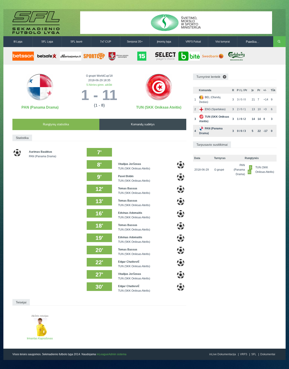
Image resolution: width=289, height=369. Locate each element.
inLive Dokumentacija (222, 354)
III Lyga (18, 41)
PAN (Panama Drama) (39, 107)
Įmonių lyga (164, 41)
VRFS (243, 354)
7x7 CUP (105, 41)
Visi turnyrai (222, 41)
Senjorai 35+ (135, 41)
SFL (253, 354)
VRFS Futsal (193, 41)
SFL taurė (76, 41)
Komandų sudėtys (143, 124)
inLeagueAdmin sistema (111, 354)
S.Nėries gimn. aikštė (99, 84)
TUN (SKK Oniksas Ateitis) (158, 107)
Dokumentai (267, 354)
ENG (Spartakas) (215, 109)
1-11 (250, 170)
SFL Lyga (47, 41)
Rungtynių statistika (56, 124)
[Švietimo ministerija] (176, 22)
